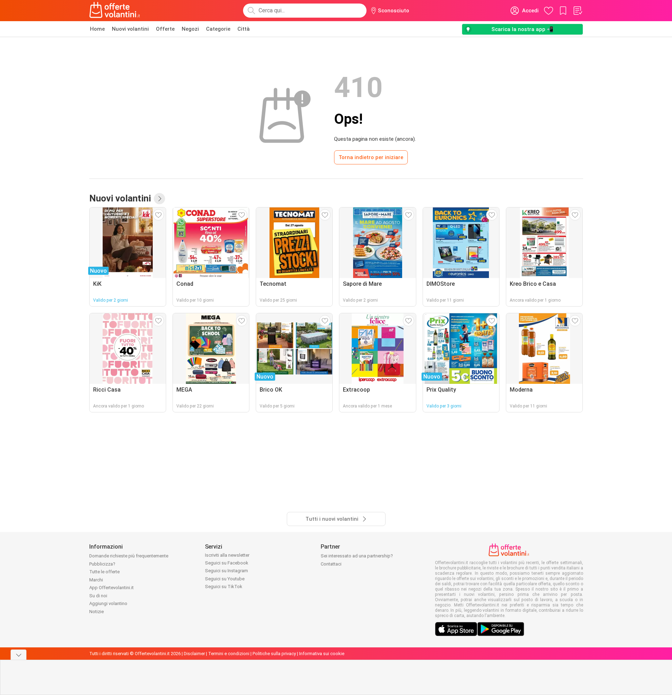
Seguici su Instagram (226, 570)
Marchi (96, 579)
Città (243, 29)
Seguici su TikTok (223, 586)
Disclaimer (194, 653)
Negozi (190, 29)
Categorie (218, 29)
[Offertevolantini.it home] (115, 10)
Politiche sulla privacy (274, 653)
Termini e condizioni (228, 653)
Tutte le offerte (104, 571)
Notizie (96, 611)
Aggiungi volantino (108, 603)
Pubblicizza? (102, 564)
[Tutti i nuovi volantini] (159, 198)
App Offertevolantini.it (111, 587)
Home (97, 29)
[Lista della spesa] (577, 10)
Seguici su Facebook (226, 563)
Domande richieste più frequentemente (128, 555)
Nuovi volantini (130, 29)
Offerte (165, 29)
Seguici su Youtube (224, 578)
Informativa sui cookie (321, 653)
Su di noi (98, 595)
